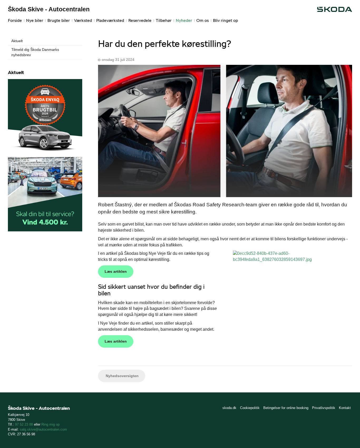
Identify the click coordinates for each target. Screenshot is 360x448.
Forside (15, 20)
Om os (202, 20)
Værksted (83, 20)
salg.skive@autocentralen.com (43, 429)
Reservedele (140, 20)
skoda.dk (229, 408)
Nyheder (184, 20)
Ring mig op (50, 424)
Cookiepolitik (250, 408)
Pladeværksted (110, 20)
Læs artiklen (116, 271)
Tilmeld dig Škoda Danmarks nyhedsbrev (35, 52)
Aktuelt (17, 41)
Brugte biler (58, 20)
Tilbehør (164, 20)
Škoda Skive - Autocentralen (49, 9)
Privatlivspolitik (323, 408)
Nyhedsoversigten (122, 376)
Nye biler (34, 20)
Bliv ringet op (225, 20)
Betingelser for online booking (285, 408)
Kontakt (345, 408)
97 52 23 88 (24, 424)
